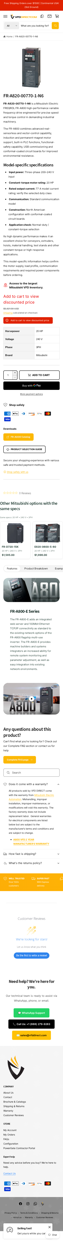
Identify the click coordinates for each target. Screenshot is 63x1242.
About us (17, 1217)
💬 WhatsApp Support (31, 1012)
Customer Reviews (13, 1115)
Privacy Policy (11, 1213)
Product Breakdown (36, 568)
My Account (9, 1130)
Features (12, 568)
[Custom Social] (42, 1203)
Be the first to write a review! (31, 955)
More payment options (31, 394)
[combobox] (40, 25)
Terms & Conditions (29, 1213)
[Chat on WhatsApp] (42, 16)
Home (9, 36)
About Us (8, 1092)
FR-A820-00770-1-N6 (26, 36)
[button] (5, 16)
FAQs (6, 1139)
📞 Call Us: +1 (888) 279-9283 (31, 1024)
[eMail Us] (49, 16)
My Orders (9, 1134)
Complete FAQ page (18, 759)
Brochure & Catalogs (14, 1101)
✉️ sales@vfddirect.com (31, 1035)
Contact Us (9, 1173)
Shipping (8, 312)
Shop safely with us (17, 471)
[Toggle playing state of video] (31, 698)
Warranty (8, 1110)
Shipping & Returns (13, 1106)
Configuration (10, 1143)
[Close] (49, 1227)
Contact (7, 1097)
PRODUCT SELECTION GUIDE (26, 449)
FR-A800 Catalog (20, 437)
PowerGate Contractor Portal (19, 1148)
